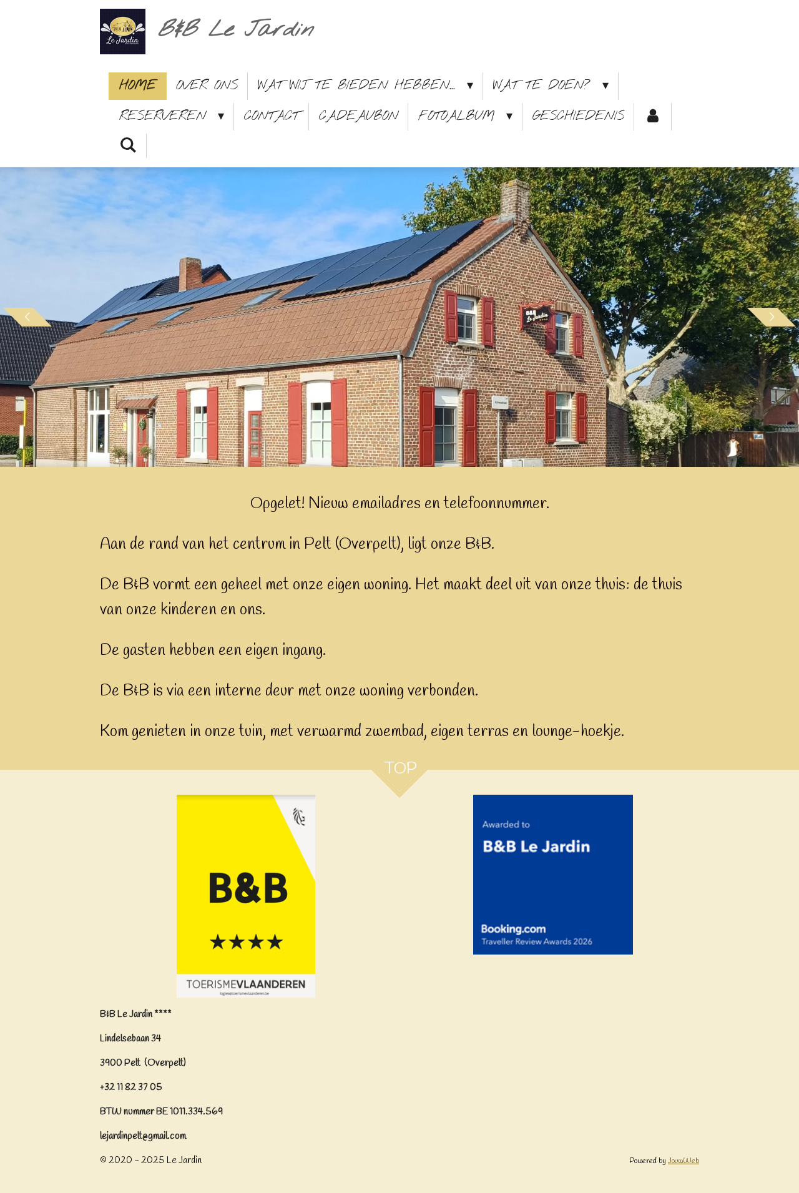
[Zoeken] (128, 146)
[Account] (653, 116)
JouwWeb (683, 1161)
